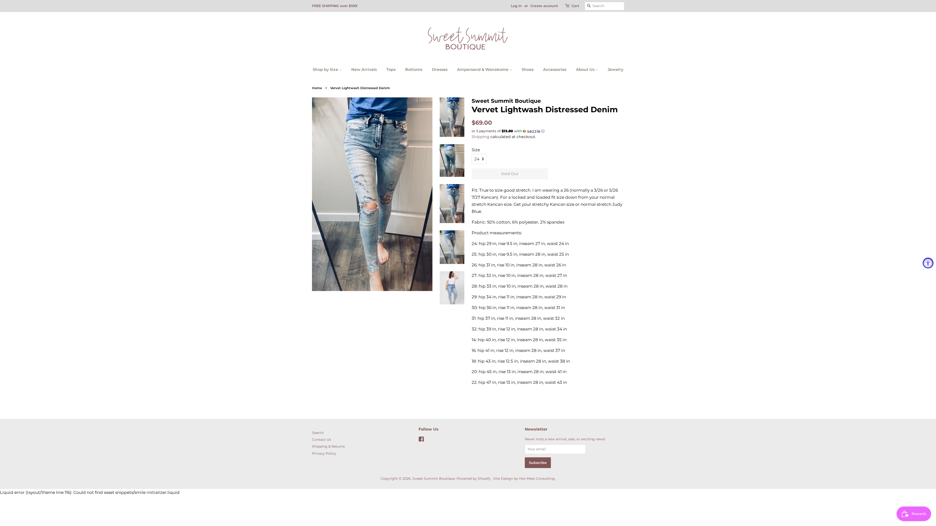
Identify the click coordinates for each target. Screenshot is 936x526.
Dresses (440, 69)
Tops (391, 69)
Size (476, 149)
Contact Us (321, 439)
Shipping (480, 136)
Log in (516, 6)
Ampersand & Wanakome (483, 69)
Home (317, 88)
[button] (548, 131)
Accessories (554, 69)
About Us (585, 69)
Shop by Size (326, 69)
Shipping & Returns (328, 446)
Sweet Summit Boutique (433, 478)
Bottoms (413, 69)
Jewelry (615, 69)
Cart (575, 6)
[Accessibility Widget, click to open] (928, 263)
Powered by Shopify (474, 478)
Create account (544, 6)
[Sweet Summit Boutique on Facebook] (421, 440)
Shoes (528, 69)
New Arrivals (364, 69)
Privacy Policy (324, 453)
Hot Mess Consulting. (537, 478)
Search (318, 433)
